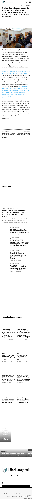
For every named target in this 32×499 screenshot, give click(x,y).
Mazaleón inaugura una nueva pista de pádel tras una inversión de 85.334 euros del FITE (23, 400)
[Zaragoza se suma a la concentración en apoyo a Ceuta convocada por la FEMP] (5, 230)
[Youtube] (20, 475)
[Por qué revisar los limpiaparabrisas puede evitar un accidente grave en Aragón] (13, 450)
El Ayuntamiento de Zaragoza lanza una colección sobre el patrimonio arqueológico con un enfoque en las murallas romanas (19, 242)
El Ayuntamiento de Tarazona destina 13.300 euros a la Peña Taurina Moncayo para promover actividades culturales (23, 379)
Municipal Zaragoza (14, 227)
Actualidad (4, 208)
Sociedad (4, 451)
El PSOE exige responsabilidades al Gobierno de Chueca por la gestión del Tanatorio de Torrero (18, 255)
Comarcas (4, 5)
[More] (23, 23)
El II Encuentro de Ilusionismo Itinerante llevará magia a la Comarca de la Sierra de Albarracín (8, 356)
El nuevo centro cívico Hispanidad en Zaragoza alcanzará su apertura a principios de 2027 (18, 267)
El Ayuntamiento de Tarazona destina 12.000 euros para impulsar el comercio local (23, 356)
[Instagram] (14, 475)
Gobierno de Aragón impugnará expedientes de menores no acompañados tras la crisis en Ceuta (14, 213)
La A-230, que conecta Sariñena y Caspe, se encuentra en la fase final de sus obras (8, 400)
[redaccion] (3, 20)
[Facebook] (8, 23)
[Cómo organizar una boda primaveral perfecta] (5, 433)
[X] (12, 23)
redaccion (7, 19)
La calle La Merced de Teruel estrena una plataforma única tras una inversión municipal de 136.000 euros (8, 378)
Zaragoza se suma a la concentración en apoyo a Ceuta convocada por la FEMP (19, 230)
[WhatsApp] (19, 23)
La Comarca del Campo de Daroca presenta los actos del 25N (23, 134)
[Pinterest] (16, 23)
